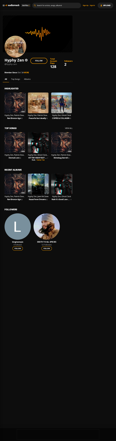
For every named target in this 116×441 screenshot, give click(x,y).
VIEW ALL (68, 128)
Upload (107, 5)
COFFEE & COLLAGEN (60, 118)
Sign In (92, 5)
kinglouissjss (17, 242)
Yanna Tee (40, 160)
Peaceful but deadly (37, 118)
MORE (26, 72)
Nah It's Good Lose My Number (61, 199)
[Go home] (12, 5)
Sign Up (85, 5)
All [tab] (6, 79)
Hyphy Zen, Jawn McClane (38, 196)
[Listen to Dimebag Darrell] (61, 142)
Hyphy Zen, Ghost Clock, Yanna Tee (38, 155)
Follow (38, 60)
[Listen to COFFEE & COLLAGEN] (61, 103)
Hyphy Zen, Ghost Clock (61, 115)
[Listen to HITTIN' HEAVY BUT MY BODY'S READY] (38, 142)
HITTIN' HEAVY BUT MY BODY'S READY (37, 158)
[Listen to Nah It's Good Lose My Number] (61, 184)
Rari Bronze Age (14, 118)
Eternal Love (14, 158)
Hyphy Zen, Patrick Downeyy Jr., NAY (15, 155)
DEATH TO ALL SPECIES (46, 242)
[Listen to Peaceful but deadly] (38, 103)
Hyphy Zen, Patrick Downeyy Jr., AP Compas (38, 115)
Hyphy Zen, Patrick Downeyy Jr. (15, 115)
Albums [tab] (27, 79)
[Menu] (4, 5)
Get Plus (25, 5)
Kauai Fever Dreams (37, 199)
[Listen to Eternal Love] (15, 142)
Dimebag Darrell (61, 158)
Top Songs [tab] (15, 79)
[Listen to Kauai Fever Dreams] (38, 184)
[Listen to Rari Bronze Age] (15, 103)
